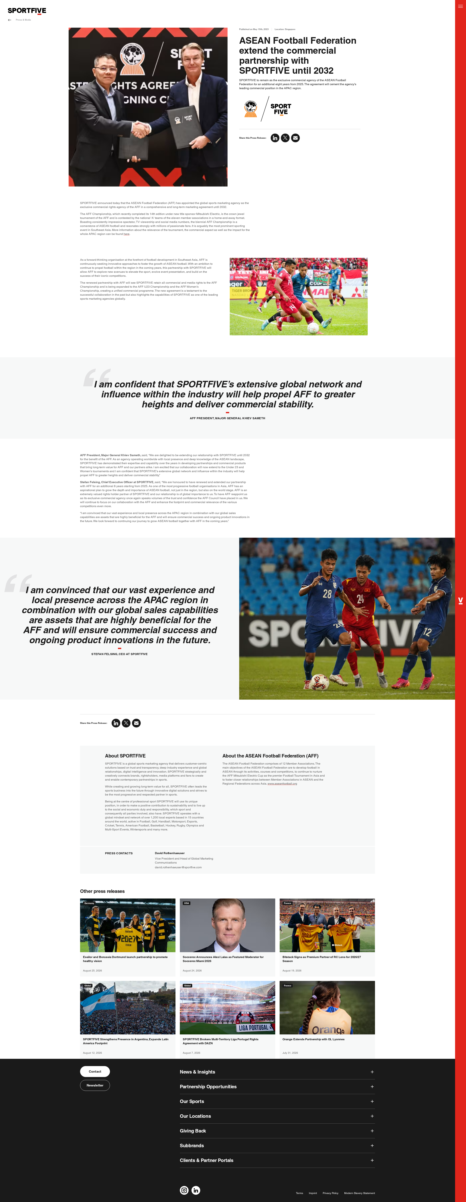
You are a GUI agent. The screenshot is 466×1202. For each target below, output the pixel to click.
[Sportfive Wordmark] (27, 11)
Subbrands (192, 1145)
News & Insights (197, 1072)
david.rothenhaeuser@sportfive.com (178, 867)
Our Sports (192, 1101)
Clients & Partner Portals (206, 1160)
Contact (95, 1071)
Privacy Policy (330, 1193)
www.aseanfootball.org (282, 783)
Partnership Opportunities (208, 1086)
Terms (299, 1193)
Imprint (313, 1193)
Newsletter (95, 1085)
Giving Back (193, 1131)
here (126, 234)
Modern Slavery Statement (359, 1193)
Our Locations (195, 1116)
